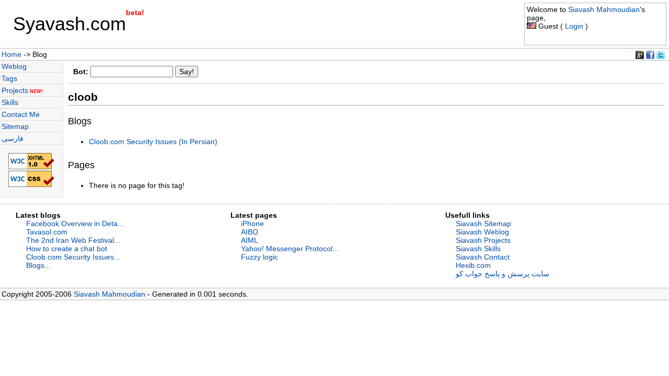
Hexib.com (473, 265)
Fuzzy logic (259, 257)
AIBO (249, 232)
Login (574, 26)
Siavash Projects (483, 240)
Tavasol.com (46, 232)
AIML (249, 240)
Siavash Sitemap (483, 223)
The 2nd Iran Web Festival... (73, 240)
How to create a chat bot (66, 248)
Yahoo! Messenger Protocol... (290, 248)
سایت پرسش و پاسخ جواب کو (502, 273)
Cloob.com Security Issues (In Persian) (153, 141)
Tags (9, 78)
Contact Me (21, 114)
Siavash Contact (483, 257)
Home (11, 54)
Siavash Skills (478, 248)
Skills (10, 102)
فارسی (13, 138)
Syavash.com (69, 23)
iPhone (252, 223)
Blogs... (38, 265)
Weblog (14, 66)
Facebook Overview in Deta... (75, 223)
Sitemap (15, 126)
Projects (22, 90)
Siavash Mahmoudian (604, 9)
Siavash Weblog (482, 232)
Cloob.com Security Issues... (73, 257)
